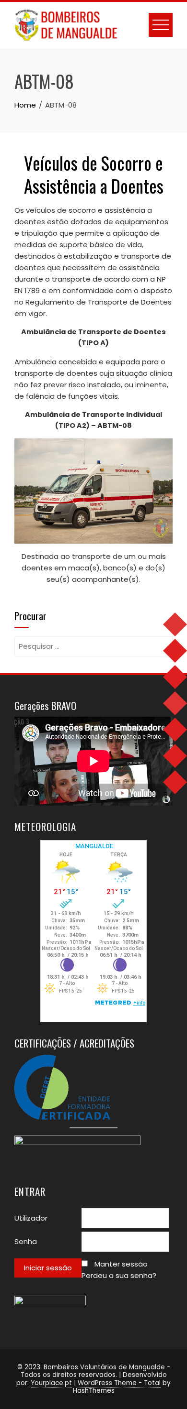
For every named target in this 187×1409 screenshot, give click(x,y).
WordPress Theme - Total (119, 1382)
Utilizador (30, 1218)
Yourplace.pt (51, 1382)
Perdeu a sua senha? (119, 1275)
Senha (25, 1241)
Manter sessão (121, 1264)
